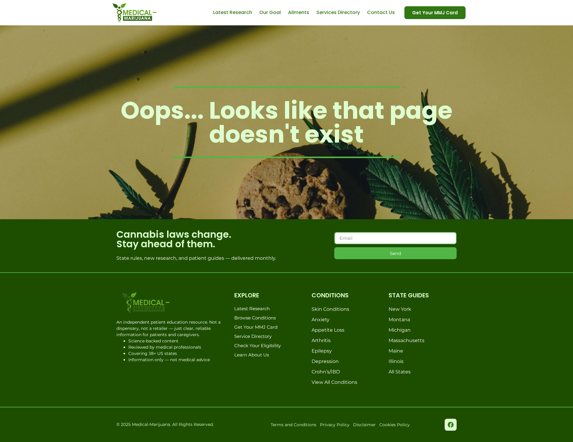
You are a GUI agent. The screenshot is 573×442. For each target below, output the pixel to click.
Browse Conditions (255, 318)
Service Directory (253, 336)
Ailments (298, 12)
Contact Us (381, 12)
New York (400, 309)
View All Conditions (334, 382)
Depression (325, 361)
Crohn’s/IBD (326, 372)
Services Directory (338, 12)
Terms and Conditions (293, 424)
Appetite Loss (328, 330)
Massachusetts (406, 340)
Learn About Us (251, 355)
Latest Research (232, 12)
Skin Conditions (330, 309)
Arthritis (321, 340)
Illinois (396, 361)
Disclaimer (364, 424)
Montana (399, 319)
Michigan (400, 330)
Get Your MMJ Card (256, 327)
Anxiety (320, 319)
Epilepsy (322, 351)
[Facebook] (451, 425)
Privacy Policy (334, 424)
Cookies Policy (394, 424)
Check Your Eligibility (257, 345)
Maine (396, 351)
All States (400, 372)
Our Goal (270, 12)
